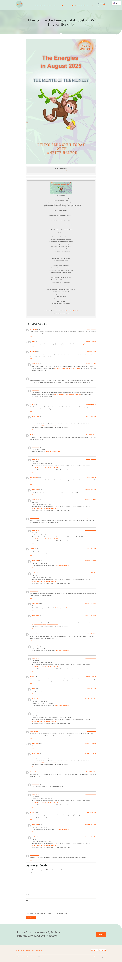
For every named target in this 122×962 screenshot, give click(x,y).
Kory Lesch (32, 404)
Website (28, 907)
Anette (34, 341)
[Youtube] (105, 950)
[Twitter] (94, 950)
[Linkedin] (100, 950)
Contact (92, 5)
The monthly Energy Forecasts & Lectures (77, 5)
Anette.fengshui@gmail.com (85, 344)
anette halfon (35, 363)
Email (27, 900)
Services (49, 5)
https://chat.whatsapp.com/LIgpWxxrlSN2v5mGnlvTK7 (67, 368)
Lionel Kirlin (33, 548)
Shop (55, 5)
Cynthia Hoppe (33, 434)
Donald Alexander (34, 855)
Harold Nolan (33, 351)
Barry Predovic (33, 329)
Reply (31, 336)
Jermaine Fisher (34, 633)
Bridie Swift (33, 676)
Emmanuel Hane (34, 771)
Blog (61, 5)
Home (36, 5)
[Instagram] (97, 950)
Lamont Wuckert (34, 591)
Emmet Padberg (34, 731)
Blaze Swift (32, 812)
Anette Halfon (35, 447)
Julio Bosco (33, 378)
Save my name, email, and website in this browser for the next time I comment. (47, 913)
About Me (42, 5)
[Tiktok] (102, 950)
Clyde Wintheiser (34, 518)
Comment (29, 873)
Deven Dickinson (34, 477)
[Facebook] (92, 950)
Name (27, 894)
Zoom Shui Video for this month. (70, 310)
